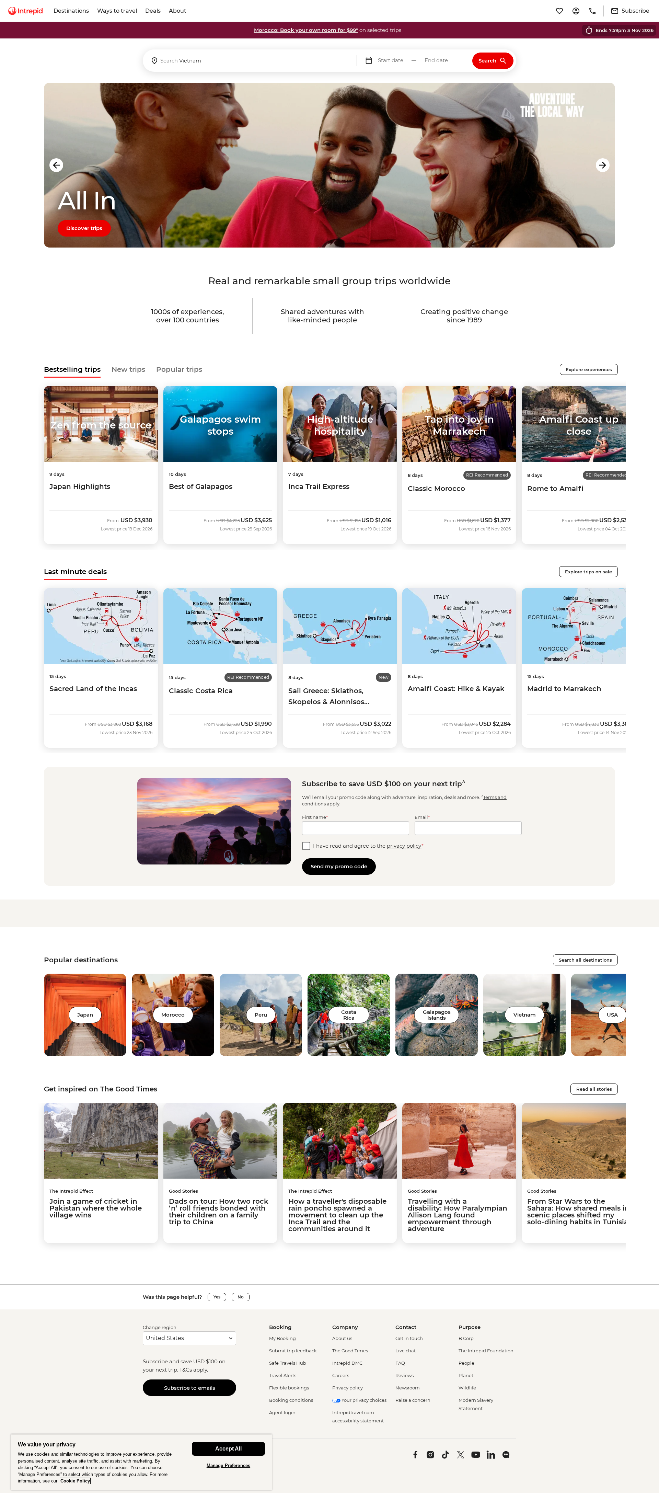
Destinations (71, 11)
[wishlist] (559, 11)
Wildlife (467, 1387)
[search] (250, 60)
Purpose (470, 1327)
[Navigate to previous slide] (56, 165)
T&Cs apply (193, 1369)
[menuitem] (25, 11)
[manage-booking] (576, 11)
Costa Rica (348, 1015)
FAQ (400, 1363)
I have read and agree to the (368, 846)
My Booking (282, 1338)
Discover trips (84, 228)
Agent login (282, 1412)
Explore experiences (589, 369)
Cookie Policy (75, 1480)
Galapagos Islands (437, 1015)
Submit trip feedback (293, 1350)
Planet (466, 1375)
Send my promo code (339, 866)
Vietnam (524, 1014)
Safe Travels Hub (287, 1363)
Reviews (404, 1375)
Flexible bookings (289, 1387)
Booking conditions (291, 1400)
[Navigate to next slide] (603, 165)
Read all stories (594, 1089)
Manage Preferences (228, 1465)
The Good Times (350, 1350)
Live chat (405, 1350)
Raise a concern (412, 1400)
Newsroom (407, 1387)
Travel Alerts (282, 1375)
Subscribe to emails (189, 1388)
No (241, 1296)
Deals (153, 11)
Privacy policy (347, 1387)
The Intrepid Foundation (486, 1350)
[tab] (72, 369)
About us (342, 1338)
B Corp (466, 1338)
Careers (340, 1375)
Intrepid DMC (347, 1363)
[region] (141, 1462)
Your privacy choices (363, 1400)
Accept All (228, 1449)
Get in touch (409, 1338)
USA (612, 1014)
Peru (261, 1014)
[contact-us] (592, 11)
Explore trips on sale (588, 571)
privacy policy (404, 846)
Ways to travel (117, 11)
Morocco (173, 1014)
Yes (216, 1296)
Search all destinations (585, 960)
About (177, 11)
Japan (85, 1014)
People (466, 1363)
